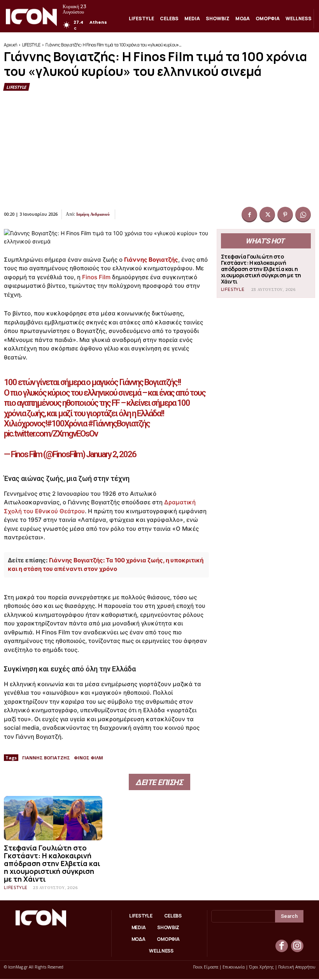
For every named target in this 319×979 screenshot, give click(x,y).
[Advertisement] (159, 149)
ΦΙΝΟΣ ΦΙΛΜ (88, 758)
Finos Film (96, 277)
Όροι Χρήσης (261, 967)
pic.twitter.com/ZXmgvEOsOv (51, 433)
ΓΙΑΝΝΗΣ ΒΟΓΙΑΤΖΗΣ (46, 758)
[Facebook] (249, 214)
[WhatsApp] (303, 214)
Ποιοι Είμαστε (205, 967)
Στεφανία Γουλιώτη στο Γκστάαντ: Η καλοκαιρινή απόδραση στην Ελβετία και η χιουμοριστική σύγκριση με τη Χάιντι (261, 269)
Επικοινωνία (234, 967)
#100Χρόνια (67, 423)
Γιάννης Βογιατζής (151, 259)
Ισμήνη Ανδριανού (93, 214)
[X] (267, 214)
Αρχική (10, 45)
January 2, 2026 (111, 454)
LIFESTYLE (31, 45)
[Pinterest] (285, 214)
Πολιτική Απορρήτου (296, 967)
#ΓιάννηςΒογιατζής (119, 423)
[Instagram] (297, 946)
